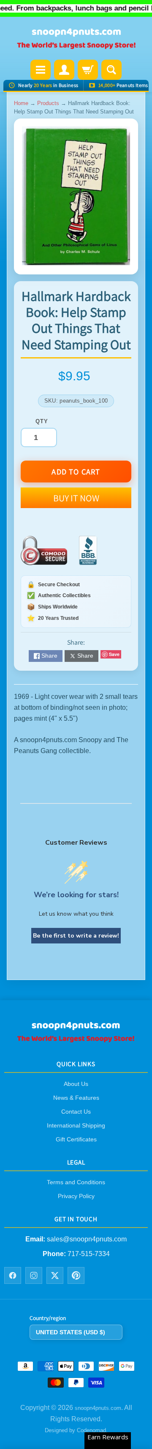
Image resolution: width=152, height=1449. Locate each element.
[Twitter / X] (54, 1275)
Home (21, 103)
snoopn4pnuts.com (98, 1408)
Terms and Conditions (76, 1182)
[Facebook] (12, 1275)
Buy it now (76, 498)
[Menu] (40, 70)
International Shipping (76, 1125)
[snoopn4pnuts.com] (76, 39)
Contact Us (76, 1111)
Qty (41, 421)
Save (114, 654)
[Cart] (88, 70)
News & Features (76, 1097)
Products (48, 103)
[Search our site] (111, 70)
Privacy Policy (76, 1196)
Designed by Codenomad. (76, 1430)
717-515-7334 (89, 1253)
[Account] (64, 70)
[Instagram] (33, 1275)
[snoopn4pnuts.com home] (76, 1039)
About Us (76, 1083)
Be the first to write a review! (76, 936)
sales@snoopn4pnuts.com (87, 1239)
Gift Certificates (76, 1139)
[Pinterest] (76, 1275)
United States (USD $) (70, 1332)
